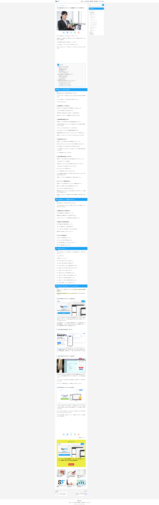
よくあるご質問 (86, 1)
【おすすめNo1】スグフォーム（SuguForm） (65, 82)
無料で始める (71, 464)
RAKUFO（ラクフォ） (60, 347)
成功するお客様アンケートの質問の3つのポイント (65, 74)
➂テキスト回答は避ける (62, 78)
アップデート (92, 10)
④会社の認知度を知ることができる (64, 71)
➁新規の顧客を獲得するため (63, 69)
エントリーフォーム (93, 22)
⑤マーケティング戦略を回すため (63, 72)
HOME (80, 500)
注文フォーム (92, 30)
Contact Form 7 (93, 17)
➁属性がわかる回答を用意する (63, 76)
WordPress (92, 16)
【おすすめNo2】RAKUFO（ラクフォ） (64, 83)
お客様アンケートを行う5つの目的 (63, 66)
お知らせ (82, 1)
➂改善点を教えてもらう (62, 70)
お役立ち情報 (96, 1)
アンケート (84, 437)
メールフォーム (93, 25)
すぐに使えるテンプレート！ (62, 79)
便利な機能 (91, 1)
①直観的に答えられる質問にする (63, 75)
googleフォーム (93, 14)
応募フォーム (92, 28)
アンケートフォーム (93, 20)
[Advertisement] (71, 56)
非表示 (61, 65)
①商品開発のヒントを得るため (63, 68)
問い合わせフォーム (93, 27)
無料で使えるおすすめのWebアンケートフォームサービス (66, 80)
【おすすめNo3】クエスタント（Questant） (65, 84)
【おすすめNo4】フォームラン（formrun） (65, 85)
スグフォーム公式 (101, 1)
